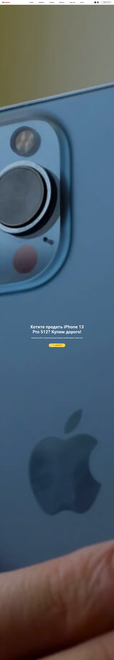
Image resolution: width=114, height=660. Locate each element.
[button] (57, 345)
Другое (82, 2)
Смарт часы (72, 2)
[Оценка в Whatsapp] (98, 2)
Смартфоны (41, 2)
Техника (31, 2)
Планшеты (61, 2)
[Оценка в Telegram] (95, 2)
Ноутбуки (52, 2)
